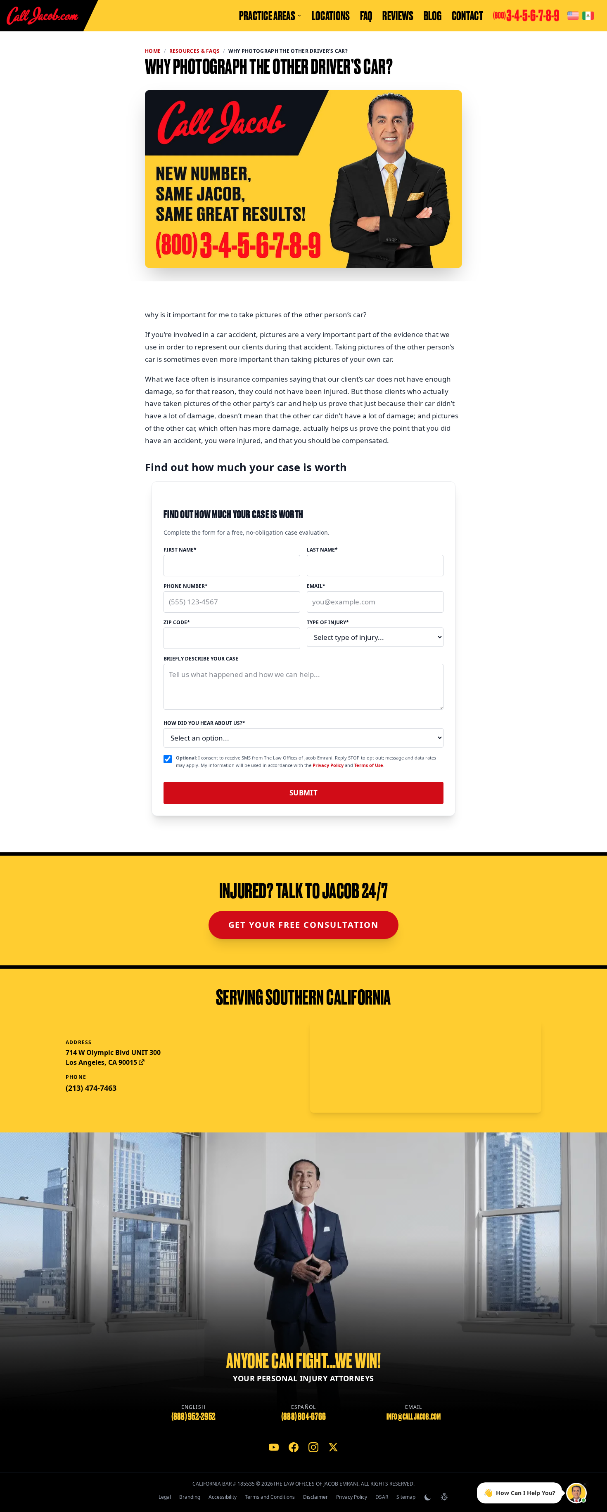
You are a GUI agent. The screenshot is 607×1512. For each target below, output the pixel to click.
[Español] (588, 16)
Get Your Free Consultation (303, 924)
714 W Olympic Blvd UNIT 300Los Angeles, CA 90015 (113, 1057)
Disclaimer (315, 1496)
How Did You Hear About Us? (204, 723)
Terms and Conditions (270, 1496)
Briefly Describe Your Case (201, 659)
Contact (467, 16)
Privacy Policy (328, 765)
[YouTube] (274, 1447)
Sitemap (405, 1496)
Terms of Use (368, 765)
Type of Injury (328, 622)
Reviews (397, 16)
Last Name (322, 550)
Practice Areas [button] (267, 16)
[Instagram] (313, 1447)
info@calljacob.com (413, 1416)
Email (316, 586)
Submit (303, 792)
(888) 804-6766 (303, 1416)
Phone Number (186, 586)
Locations (331, 16)
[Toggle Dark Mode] (428, 1497)
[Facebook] (294, 1447)
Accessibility (223, 1496)
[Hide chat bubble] (585, 1483)
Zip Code (177, 622)
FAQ (366, 16)
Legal (165, 1496)
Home (153, 51)
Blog (433, 16)
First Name (180, 550)
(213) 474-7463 (91, 1088)
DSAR (381, 1496)
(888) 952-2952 (193, 1416)
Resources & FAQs (194, 51)
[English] (573, 16)
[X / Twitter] (333, 1447)
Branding (189, 1496)
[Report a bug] (444, 1497)
